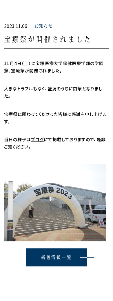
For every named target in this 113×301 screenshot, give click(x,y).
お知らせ (43, 25)
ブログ (37, 139)
